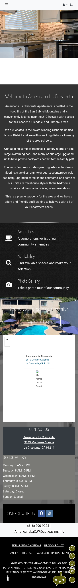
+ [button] (7, 339)
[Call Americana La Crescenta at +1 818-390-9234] (71, 4)
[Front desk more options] (72, 580)
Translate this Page (20, 552)
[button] (65, 4)
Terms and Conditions (26, 545)
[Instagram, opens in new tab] (49, 513)
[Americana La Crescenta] (39, 378)
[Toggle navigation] (6, 4)
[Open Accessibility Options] (8, 579)
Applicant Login (43, 321)
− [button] (7, 344)
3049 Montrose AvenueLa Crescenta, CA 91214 (38, 361)
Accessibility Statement (53, 552)
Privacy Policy (54, 545)
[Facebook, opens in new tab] (41, 513)
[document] (39, 378)
